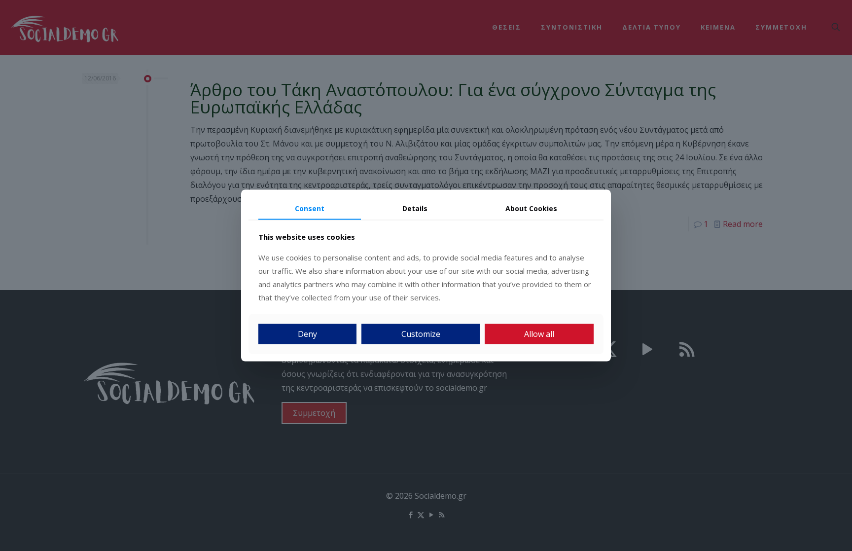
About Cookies (531, 208)
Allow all (539, 334)
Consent (309, 208)
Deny (307, 334)
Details (414, 208)
